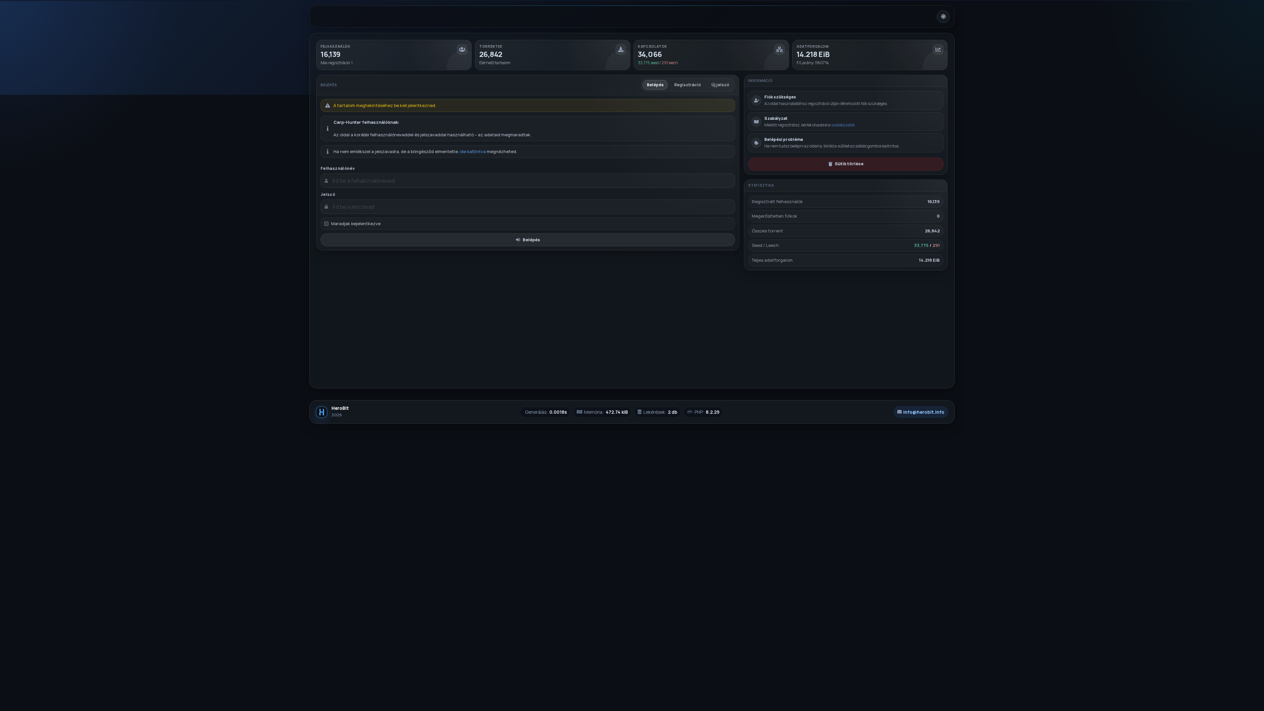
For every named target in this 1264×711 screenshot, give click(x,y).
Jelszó (328, 194)
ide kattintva (473, 151)
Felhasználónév (338, 168)
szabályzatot (843, 125)
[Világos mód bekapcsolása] (943, 16)
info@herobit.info (923, 412)
